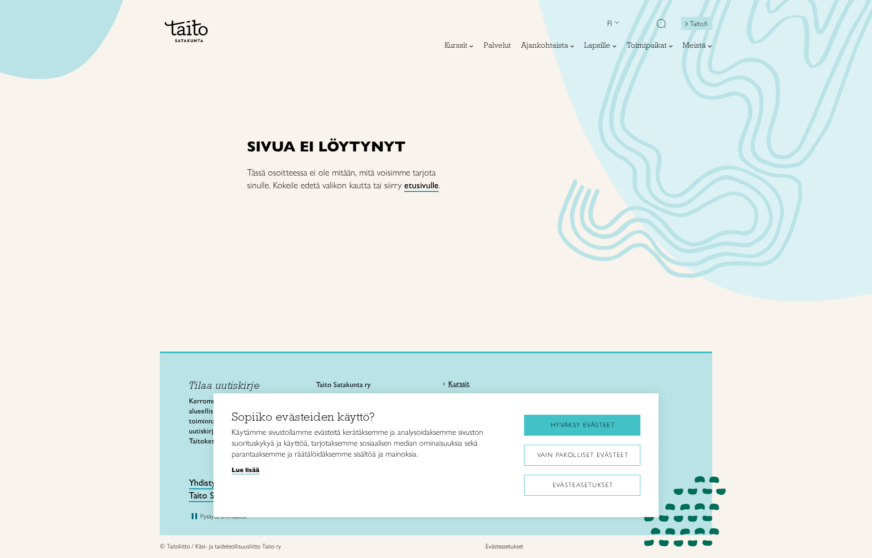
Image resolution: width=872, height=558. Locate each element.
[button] (661, 24)
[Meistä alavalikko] (710, 46)
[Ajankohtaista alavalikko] (572, 46)
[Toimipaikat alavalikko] (671, 46)
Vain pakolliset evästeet (583, 455)
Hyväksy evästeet (583, 425)
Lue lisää (245, 470)
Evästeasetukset (583, 485)
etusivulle (421, 185)
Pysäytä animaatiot (223, 516)
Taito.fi (699, 24)
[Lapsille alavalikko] (614, 46)
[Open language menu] (615, 23)
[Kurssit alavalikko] (471, 46)
